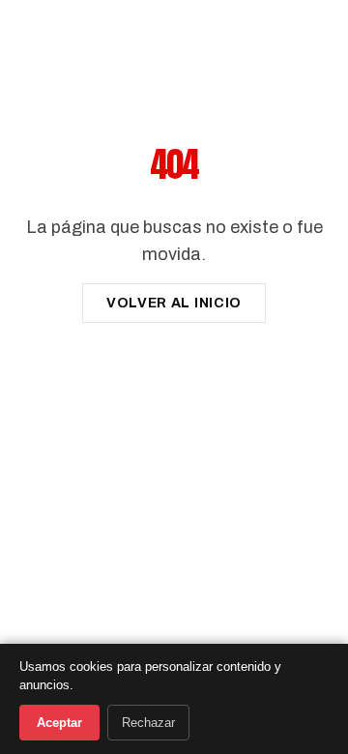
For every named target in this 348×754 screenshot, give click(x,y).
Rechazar (148, 722)
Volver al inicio (174, 303)
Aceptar (59, 722)
